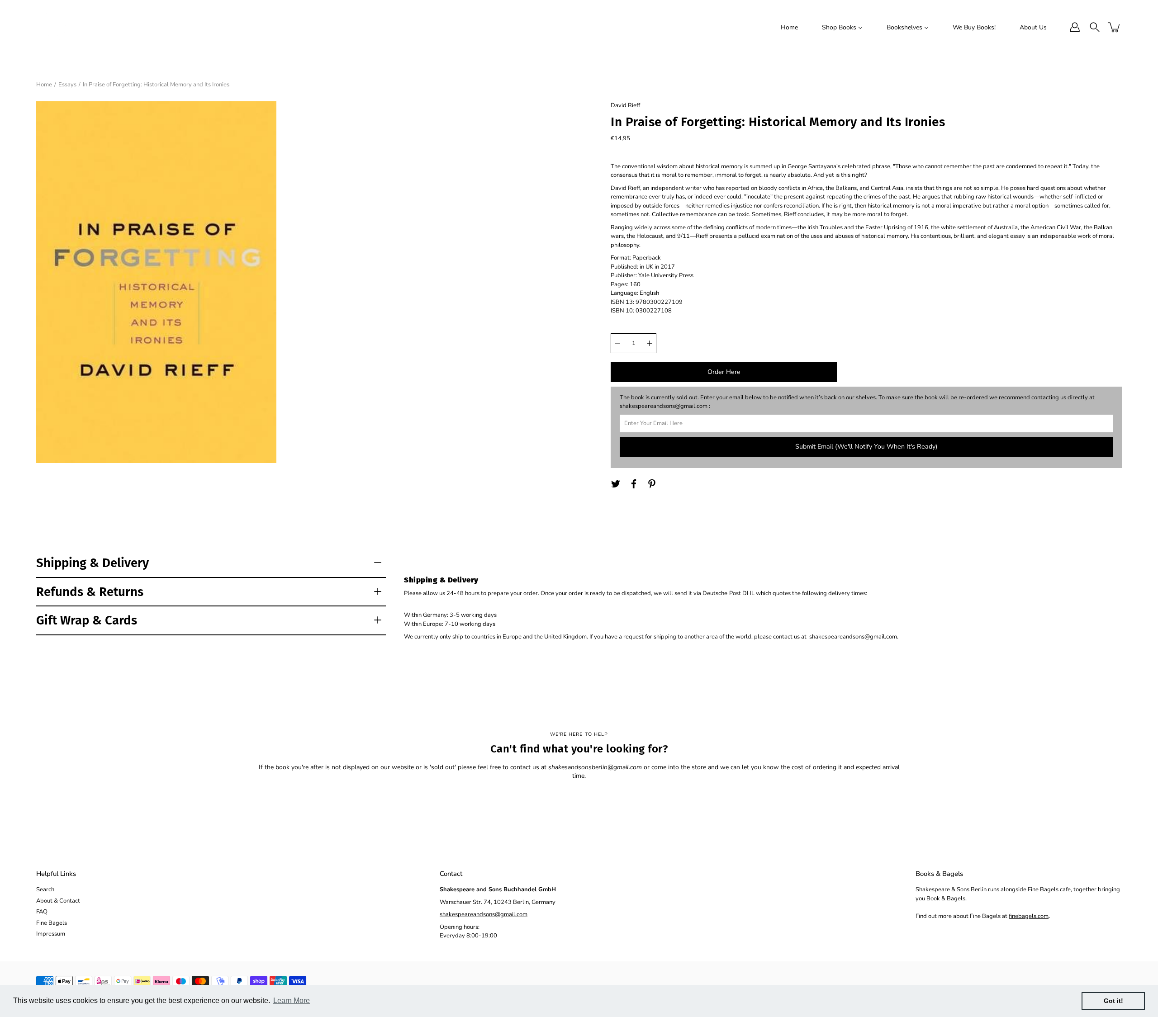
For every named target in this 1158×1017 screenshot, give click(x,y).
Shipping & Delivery (92, 562)
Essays (67, 84)
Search (45, 889)
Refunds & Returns (89, 591)
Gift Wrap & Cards (86, 620)
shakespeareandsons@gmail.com (483, 914)
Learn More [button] (291, 1000)
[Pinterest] (652, 484)
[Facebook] (634, 484)
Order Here (723, 372)
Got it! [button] (1113, 1000)
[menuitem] (789, 27)
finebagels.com (1029, 916)
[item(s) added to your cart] (1114, 27)
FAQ (41, 912)
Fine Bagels (51, 923)
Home (44, 84)
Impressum (50, 934)
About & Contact (58, 901)
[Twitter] (615, 484)
